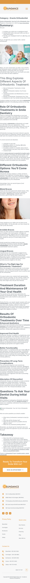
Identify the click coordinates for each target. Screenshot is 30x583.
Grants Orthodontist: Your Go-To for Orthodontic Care (14, 21)
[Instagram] (10, 513)
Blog (20, 535)
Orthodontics (8, 453)
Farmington (5, 527)
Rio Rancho (5, 530)
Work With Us (22, 538)
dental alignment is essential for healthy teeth (16, 153)
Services (21, 528)
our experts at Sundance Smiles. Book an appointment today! (16, 450)
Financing (21, 531)
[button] (27, 9)
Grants (3, 534)
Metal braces (10, 193)
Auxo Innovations (24, 23)
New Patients (22, 525)
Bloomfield (4, 524)
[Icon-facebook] (3, 513)
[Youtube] (7, 513)
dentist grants (21, 453)
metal (20, 253)
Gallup (3, 537)
